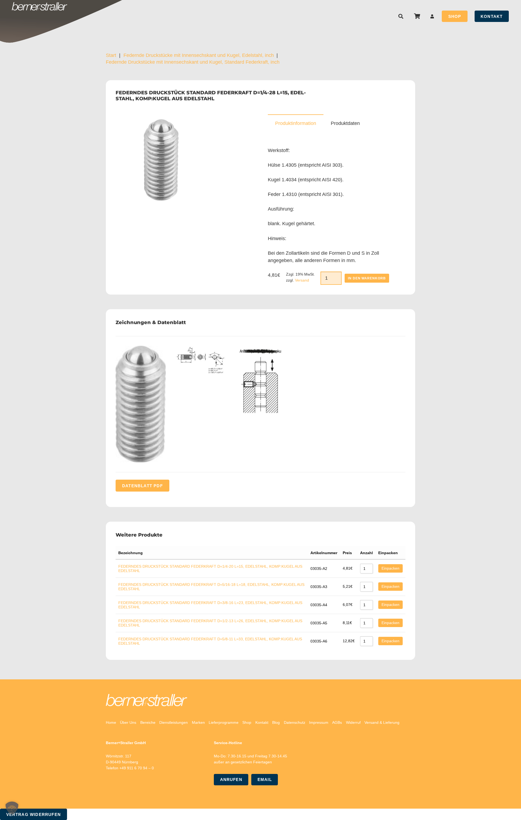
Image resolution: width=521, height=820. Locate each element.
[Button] (432, 16)
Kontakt (261, 722)
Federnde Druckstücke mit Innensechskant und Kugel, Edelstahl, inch (198, 55)
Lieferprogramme (224, 722)
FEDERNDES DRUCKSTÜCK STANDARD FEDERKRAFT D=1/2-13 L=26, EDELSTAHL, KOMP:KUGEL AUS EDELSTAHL (210, 623)
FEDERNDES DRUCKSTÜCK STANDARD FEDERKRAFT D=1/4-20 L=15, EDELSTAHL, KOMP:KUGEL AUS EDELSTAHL (210, 568)
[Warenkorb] (417, 16)
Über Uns (128, 722)
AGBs (337, 722)
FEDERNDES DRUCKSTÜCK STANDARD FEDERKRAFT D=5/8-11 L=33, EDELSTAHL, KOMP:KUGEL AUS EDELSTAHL (210, 641)
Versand (302, 280)
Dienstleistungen (173, 722)
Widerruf (353, 722)
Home (111, 722)
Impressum (318, 722)
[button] (401, 16)
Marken (198, 722)
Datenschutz (294, 722)
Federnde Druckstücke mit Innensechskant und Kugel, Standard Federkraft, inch (192, 62)
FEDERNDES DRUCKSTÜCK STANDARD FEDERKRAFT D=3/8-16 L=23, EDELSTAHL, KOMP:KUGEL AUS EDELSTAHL (210, 605)
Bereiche (147, 722)
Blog (276, 722)
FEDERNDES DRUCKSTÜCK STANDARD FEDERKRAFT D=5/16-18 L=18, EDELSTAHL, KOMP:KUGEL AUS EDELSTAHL (211, 586)
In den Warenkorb (367, 278)
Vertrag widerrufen (33, 814)
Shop (246, 722)
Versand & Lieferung (381, 722)
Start (111, 55)
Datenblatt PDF (142, 485)
